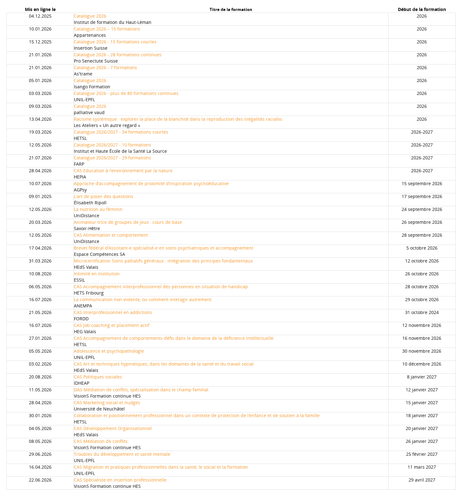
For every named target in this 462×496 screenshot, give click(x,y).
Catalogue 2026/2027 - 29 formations (112, 158)
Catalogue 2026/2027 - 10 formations (112, 145)
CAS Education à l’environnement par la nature (123, 171)
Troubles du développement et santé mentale (122, 454)
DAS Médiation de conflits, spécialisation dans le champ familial (141, 390)
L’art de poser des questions (103, 196)
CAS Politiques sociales (98, 377)
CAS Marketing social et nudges (107, 402)
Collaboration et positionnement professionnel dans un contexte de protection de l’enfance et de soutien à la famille (197, 415)
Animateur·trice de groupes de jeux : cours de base (128, 222)
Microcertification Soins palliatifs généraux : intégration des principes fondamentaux (163, 261)
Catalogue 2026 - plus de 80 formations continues (126, 93)
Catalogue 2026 (90, 16)
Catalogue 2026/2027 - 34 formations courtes (121, 132)
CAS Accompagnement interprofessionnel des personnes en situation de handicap (161, 286)
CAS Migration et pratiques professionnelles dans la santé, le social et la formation (161, 467)
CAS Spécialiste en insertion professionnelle (120, 480)
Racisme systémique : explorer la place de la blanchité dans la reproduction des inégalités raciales (178, 119)
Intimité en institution (97, 274)
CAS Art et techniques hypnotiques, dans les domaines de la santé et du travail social (164, 364)
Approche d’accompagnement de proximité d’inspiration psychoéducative (151, 183)
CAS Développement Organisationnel (113, 428)
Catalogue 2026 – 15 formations (107, 29)
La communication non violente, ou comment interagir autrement (143, 299)
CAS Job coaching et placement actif (111, 325)
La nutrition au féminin (98, 209)
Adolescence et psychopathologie (109, 351)
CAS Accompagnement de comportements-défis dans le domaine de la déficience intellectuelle (173, 338)
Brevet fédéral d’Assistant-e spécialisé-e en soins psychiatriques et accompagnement (163, 248)
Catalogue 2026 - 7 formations (105, 67)
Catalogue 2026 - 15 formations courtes (115, 42)
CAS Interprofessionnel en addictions (113, 312)
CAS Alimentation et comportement (111, 235)
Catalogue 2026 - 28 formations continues (118, 55)
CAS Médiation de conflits (101, 441)
